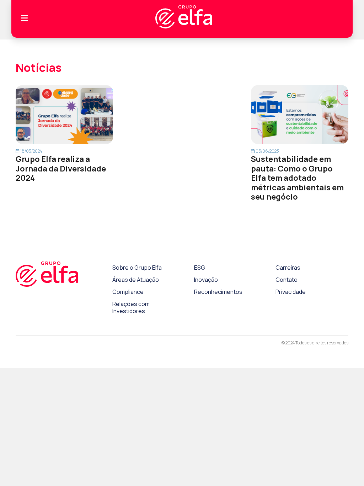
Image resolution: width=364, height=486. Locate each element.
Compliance (128, 292)
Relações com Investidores (131, 307)
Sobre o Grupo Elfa (137, 267)
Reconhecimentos (218, 292)
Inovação (206, 280)
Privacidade (290, 292)
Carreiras (287, 267)
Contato (286, 280)
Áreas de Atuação (135, 280)
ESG (199, 267)
